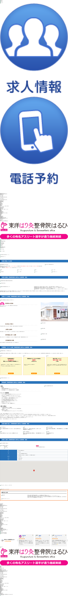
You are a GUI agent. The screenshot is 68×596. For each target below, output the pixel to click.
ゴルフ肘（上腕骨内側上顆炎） (3, 508)
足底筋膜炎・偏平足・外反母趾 (3, 524)
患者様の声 (1, 504)
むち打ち (1, 200)
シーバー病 (1, 197)
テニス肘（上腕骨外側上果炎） (3, 199)
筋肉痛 (1, 515)
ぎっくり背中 (1, 507)
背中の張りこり (2, 518)
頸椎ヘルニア (1, 215)
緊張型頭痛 (1, 204)
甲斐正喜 (24, 535)
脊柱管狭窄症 (1, 585)
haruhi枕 (1, 219)
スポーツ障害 (1, 576)
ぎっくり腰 (1, 196)
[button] (34, 471)
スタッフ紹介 (1, 219)
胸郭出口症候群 (2, 207)
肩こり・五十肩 (2, 206)
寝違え (1, 202)
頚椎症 (1, 214)
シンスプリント (2, 509)
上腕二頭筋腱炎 (2, 200)
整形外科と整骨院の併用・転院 (3, 570)
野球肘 (1, 525)
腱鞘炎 (1, 522)
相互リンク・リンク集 (2, 569)
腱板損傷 (1, 210)
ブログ (1, 220)
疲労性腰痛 (1, 203)
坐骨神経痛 (1, 201)
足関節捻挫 (1, 213)
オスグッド (1, 195)
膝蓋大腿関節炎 (2, 523)
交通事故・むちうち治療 (3, 217)
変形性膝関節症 (2, 513)
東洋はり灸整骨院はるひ (9, 539)
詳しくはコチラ (11, 373)
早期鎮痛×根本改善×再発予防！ (4, 505)
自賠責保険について (2, 218)
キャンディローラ (58, 535)
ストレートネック (2, 198)
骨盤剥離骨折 (1, 216)
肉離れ (1, 516)
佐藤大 (40, 535)
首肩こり (1, 527)
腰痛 (0, 209)
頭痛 (0, 526)
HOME (1, 567)
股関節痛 (1, 205)
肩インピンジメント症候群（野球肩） (4, 517)
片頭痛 (1, 514)
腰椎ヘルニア (1, 208)
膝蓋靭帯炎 (1, 212)
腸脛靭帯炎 (1, 211)
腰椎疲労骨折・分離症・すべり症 (4, 209)
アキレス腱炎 (1, 506)
